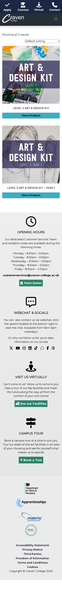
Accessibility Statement (32, 545)
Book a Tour (32, 460)
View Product (31, 115)
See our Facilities (32, 403)
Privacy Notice (32, 549)
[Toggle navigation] (56, 19)
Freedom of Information (32, 558)
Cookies (32, 567)
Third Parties (33, 554)
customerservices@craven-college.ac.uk (31, 275)
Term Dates (32, 283)
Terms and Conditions (32, 562)
